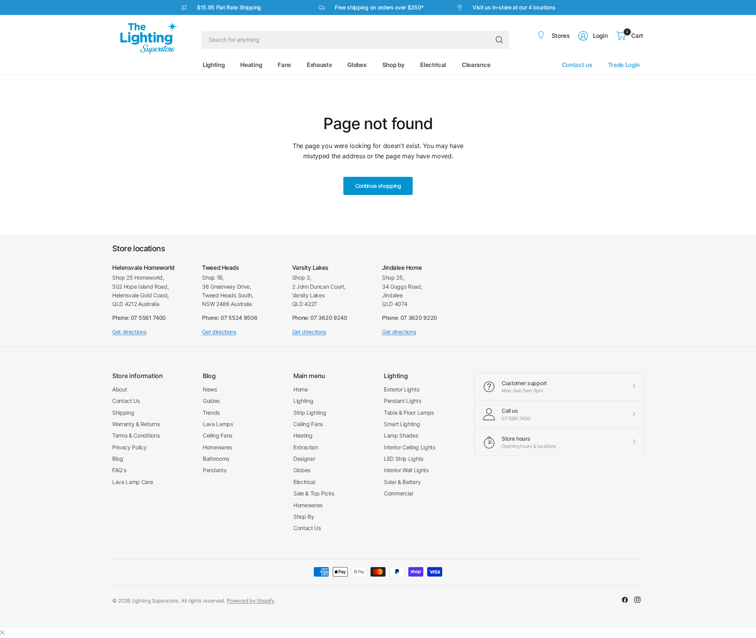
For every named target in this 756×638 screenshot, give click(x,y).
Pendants (214, 470)
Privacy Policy (129, 447)
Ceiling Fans (217, 435)
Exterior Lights (401, 389)
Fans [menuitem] (284, 65)
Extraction (305, 447)
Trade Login (624, 65)
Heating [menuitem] (251, 65)
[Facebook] (625, 599)
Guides (211, 400)
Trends (211, 412)
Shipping (123, 412)
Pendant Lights (402, 400)
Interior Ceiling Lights (409, 447)
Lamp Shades (401, 435)
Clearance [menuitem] (476, 65)
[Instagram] (637, 599)
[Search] (499, 40)
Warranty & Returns (135, 424)
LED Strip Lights (403, 458)
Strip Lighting (309, 412)
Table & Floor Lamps (409, 412)
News (210, 389)
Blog (117, 458)
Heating (303, 435)
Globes (301, 470)
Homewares (217, 447)
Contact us (577, 65)
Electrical (304, 481)
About (119, 389)
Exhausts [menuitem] (319, 65)
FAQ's (119, 470)
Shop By (303, 516)
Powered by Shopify (250, 600)
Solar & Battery (402, 481)
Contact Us (126, 400)
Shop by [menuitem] (393, 65)
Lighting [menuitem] (213, 65)
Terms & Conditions (135, 435)
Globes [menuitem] (356, 65)
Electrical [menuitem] (433, 65)
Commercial (398, 493)
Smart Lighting (402, 424)
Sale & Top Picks (313, 493)
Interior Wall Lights (406, 470)
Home (300, 389)
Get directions (129, 331)
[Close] (2, 632)
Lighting (303, 400)
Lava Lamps (218, 424)
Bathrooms (216, 458)
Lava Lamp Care (132, 481)
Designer (304, 458)
